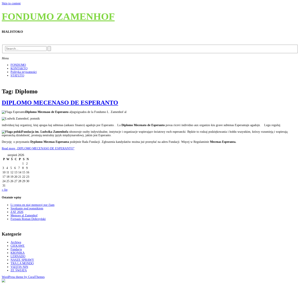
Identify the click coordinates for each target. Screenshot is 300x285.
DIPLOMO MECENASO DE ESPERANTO (60, 102)
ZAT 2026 (17, 212)
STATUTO (17, 75)
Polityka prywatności (24, 72)
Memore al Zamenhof (24, 215)
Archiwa (16, 242)
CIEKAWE (18, 245)
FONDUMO (18, 65)
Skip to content (11, 3)
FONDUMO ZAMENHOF (58, 16)
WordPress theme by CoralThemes (23, 277)
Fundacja (16, 249)
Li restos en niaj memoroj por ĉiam (32, 205)
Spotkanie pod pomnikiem (27, 208)
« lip (4, 189)
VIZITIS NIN (19, 267)
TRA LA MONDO (22, 263)
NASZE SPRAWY (22, 259)
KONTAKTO (19, 68)
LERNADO (18, 256)
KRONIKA (18, 252)
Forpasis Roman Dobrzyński (28, 219)
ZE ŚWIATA (19, 270)
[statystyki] (3, 281)
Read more (38, 148)
